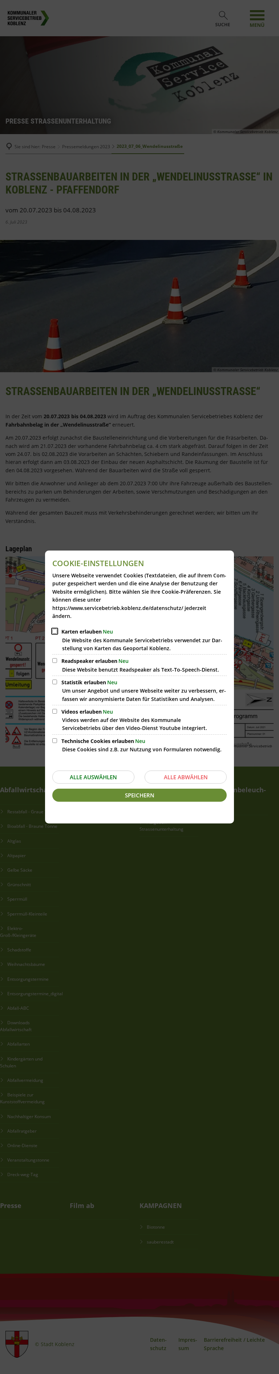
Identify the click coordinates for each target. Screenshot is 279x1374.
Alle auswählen (93, 777)
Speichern (139, 795)
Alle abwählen (186, 777)
